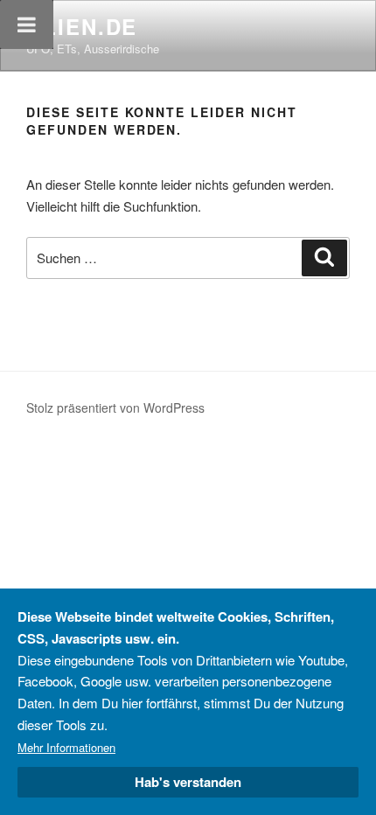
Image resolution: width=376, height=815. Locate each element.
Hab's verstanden (188, 781)
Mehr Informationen (66, 747)
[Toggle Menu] (26, 24)
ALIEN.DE (81, 26)
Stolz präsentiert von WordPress (115, 407)
